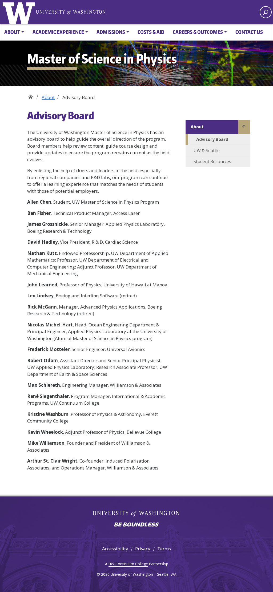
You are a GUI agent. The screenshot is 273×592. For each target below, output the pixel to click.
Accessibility (115, 549)
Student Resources (212, 161)
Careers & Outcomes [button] (198, 32)
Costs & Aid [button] (151, 32)
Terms (164, 549)
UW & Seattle (207, 150)
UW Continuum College (128, 563)
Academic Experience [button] (58, 32)
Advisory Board (212, 139)
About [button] (12, 32)
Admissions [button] (111, 32)
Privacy (142, 549)
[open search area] (266, 12)
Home (30, 95)
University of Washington (20, 12)
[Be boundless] (136, 525)
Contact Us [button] (249, 32)
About (48, 97)
